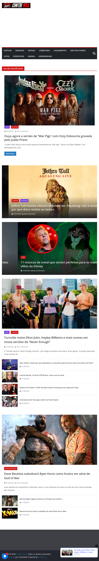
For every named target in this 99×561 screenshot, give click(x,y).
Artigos (31, 50)
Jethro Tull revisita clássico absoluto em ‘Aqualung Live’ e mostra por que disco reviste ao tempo (49, 207)
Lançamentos (60, 50)
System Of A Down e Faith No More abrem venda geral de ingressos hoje (49, 387)
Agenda (31, 56)
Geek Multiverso (78, 50)
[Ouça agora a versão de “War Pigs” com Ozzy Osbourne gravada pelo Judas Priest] (49, 100)
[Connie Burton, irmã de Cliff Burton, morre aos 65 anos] (10, 377)
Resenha (8, 201)
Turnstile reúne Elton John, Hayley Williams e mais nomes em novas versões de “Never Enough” (46, 339)
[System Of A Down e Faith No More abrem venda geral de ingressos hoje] (10, 389)
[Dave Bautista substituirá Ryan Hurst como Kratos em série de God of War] (49, 440)
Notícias (8, 50)
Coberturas (44, 50)
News (7, 127)
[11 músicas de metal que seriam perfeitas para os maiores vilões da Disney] (49, 223)
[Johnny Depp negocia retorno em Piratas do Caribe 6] (10, 500)
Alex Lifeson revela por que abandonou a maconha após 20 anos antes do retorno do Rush (56, 363)
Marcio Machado (22, 131)
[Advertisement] (49, 29)
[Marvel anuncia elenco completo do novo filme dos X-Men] (10, 513)
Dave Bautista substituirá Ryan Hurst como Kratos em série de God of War (47, 476)
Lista (7, 257)
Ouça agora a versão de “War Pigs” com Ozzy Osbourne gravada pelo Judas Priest (48, 138)
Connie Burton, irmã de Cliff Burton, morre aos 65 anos (42, 375)
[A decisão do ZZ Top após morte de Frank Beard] (10, 401)
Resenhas (19, 50)
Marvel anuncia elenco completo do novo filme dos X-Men (43, 511)
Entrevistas (18, 56)
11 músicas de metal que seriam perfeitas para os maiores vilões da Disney (45, 264)
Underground (45, 56)
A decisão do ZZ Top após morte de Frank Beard (39, 400)
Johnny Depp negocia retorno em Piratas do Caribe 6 (41, 499)
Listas (6, 56)
